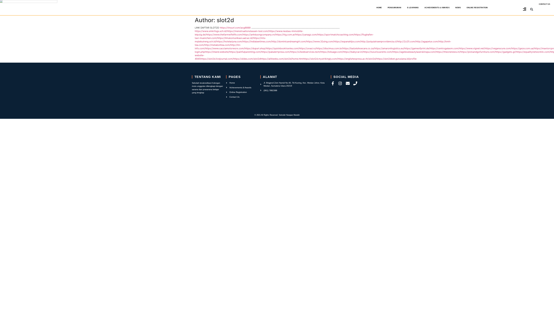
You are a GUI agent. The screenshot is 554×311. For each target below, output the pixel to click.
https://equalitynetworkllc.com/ (533, 51)
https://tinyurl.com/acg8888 (235, 27)
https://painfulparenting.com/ (245, 51)
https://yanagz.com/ (306, 34)
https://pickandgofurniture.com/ (477, 51)
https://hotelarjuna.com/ (229, 41)
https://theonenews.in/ (448, 51)
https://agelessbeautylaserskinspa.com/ (414, 51)
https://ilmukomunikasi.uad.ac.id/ (235, 38)
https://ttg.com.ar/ (285, 34)
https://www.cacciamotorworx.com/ (225, 48)
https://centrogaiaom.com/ (444, 48)
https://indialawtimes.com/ (257, 41)
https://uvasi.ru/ (307, 48)
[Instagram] (340, 83)
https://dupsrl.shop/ (255, 48)
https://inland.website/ (217, 51)
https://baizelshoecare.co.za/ (358, 48)
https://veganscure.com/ (498, 48)
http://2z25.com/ (406, 41)
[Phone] (355, 83)
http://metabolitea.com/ (217, 44)
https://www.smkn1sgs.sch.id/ (211, 31)
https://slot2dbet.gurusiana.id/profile (396, 58)
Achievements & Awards (437, 8)
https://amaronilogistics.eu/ (389, 48)
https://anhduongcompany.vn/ (259, 34)
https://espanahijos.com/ (347, 41)
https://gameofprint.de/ (417, 48)
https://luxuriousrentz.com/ (378, 51)
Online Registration (477, 8)
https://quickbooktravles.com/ (282, 48)
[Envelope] (348, 83)
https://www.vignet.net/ (472, 48)
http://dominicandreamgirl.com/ (289, 41)
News (458, 8)
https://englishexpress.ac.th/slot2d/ (357, 58)
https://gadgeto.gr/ (505, 51)
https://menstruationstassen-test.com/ (248, 31)
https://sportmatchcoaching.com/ (336, 34)
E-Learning (413, 8)
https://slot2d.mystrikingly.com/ (320, 58)
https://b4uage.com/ (332, 51)
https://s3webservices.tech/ (305, 51)
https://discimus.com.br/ (329, 48)
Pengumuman (394, 8)
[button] (531, 9)
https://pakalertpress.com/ (275, 51)
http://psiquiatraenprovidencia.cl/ (379, 41)
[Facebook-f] (333, 83)
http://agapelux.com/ (427, 41)
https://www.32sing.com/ (320, 41)
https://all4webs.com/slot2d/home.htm (282, 58)
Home (379, 8)
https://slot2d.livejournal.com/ (217, 58)
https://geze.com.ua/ (522, 48)
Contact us (544, 4)
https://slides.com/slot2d (247, 58)
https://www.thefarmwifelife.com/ (224, 34)
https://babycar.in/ (353, 51)
